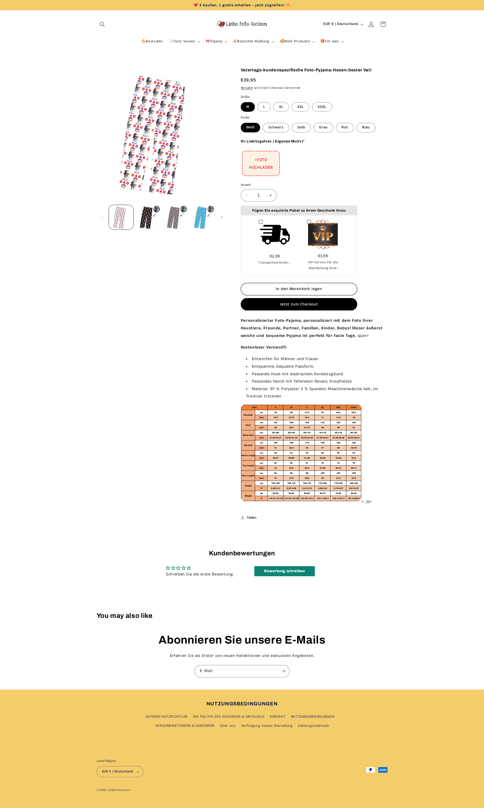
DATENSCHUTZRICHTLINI (167, 716)
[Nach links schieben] (102, 217)
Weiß (250, 127)
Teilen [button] (252, 517)
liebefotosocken (119, 790)
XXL (300, 106)
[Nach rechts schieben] (221, 217)
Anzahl (246, 184)
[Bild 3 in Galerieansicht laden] (148, 217)
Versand (247, 87)
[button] (102, 24)
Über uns (227, 725)
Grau (323, 127)
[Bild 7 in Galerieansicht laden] (202, 217)
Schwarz (276, 127)
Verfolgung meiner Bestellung (267, 725)
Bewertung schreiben (284, 571)
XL (281, 106)
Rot (345, 127)
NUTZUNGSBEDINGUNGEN (313, 716)
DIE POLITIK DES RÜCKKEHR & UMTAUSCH (228, 716)
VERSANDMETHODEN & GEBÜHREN (185, 725)
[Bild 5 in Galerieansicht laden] (175, 217)
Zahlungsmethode (313, 725)
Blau (366, 127)
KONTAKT (277, 716)
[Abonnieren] (283, 671)
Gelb (301, 127)
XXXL (322, 106)
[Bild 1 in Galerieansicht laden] (121, 217)
